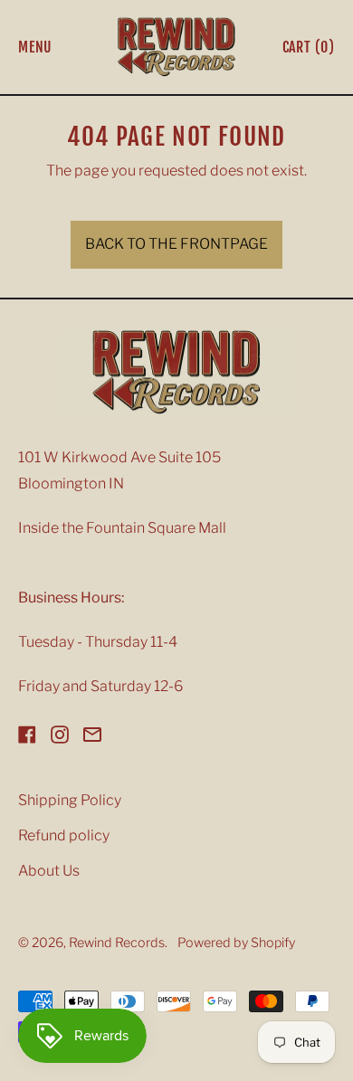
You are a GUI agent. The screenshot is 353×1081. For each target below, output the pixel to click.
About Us (49, 870)
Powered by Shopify (236, 942)
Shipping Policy (69, 800)
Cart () (308, 50)
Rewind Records (117, 942)
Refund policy (64, 835)
